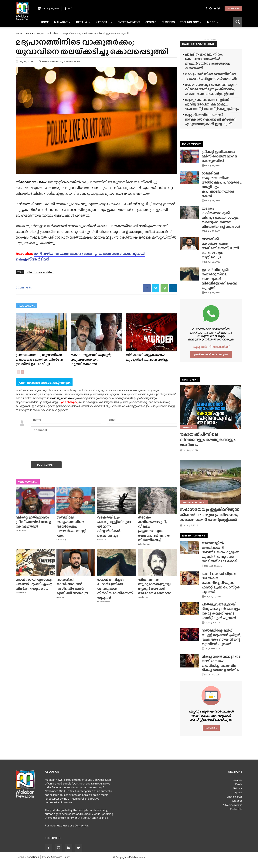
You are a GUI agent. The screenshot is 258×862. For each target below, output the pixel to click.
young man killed (44, 271)
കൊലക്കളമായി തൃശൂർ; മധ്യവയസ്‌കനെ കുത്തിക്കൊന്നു (91, 359)
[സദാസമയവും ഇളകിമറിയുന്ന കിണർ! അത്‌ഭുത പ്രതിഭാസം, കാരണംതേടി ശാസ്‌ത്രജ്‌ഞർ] (211, 482)
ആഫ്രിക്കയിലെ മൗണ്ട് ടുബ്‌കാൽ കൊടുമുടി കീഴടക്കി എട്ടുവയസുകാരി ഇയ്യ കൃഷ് (210, 119)
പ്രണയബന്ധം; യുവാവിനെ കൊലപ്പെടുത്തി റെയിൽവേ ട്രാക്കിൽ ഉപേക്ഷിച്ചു (39, 359)
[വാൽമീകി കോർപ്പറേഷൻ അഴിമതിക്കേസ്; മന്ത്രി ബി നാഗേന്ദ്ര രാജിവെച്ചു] (75, 562)
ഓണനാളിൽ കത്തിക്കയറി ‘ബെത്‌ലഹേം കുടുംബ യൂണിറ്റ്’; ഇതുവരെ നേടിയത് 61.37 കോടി (221, 552)
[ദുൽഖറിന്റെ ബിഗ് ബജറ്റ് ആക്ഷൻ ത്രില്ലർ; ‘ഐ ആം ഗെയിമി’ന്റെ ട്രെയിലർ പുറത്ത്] (189, 634)
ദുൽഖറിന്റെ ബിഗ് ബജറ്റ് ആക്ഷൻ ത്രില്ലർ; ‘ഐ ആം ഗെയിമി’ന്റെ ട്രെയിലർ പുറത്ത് (221, 637)
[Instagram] (210, 8)
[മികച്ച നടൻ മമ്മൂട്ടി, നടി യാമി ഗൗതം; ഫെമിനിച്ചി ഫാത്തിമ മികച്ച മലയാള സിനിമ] (189, 660)
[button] (237, 22)
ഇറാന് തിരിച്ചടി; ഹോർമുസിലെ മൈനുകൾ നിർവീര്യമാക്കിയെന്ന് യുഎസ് (115, 588)
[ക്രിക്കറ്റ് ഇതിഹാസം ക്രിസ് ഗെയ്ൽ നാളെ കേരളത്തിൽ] (35, 500)
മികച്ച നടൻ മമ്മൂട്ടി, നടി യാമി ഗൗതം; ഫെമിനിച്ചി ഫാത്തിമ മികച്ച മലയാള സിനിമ (222, 663)
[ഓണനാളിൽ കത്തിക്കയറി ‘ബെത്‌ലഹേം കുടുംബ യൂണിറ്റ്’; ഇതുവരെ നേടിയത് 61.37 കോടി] (189, 547)
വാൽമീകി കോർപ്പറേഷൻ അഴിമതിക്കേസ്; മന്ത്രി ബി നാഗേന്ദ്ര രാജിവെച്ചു (220, 248)
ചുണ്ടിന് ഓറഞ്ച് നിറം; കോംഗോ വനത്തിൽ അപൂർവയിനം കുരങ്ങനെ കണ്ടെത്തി (207, 61)
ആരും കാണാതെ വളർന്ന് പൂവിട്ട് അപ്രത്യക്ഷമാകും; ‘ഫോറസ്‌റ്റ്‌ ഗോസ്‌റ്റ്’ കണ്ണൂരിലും (212, 104)
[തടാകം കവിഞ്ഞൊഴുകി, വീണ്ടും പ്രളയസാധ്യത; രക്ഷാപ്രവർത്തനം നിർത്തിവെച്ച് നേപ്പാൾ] (157, 500)
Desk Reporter (53, 61)
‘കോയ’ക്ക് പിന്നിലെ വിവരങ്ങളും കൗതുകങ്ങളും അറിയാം (208, 439)
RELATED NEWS (26, 306)
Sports (150, 22)
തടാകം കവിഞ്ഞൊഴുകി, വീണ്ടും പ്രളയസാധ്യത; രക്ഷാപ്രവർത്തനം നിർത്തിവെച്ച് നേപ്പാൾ (221, 217)
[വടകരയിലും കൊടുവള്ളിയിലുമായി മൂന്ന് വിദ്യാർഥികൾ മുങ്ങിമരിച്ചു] (116, 500)
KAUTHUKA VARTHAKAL (198, 44)
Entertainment (129, 22)
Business (168, 22)
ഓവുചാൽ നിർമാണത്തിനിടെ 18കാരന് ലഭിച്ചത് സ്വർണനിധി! (211, 76)
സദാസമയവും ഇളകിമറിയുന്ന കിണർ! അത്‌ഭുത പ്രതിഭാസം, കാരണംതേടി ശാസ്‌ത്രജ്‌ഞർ (211, 89)
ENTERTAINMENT (193, 535)
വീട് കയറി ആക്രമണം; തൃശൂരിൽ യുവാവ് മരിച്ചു (147, 357)
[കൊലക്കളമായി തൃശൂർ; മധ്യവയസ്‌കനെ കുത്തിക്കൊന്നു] (96, 332)
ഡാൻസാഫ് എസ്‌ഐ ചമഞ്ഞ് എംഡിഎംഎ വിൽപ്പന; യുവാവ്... (34, 584)
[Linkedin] (214, 8)
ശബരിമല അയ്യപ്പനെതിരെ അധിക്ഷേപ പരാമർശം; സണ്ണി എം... (71, 526)
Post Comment (46, 465)
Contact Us (81, 825)
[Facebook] (206, 8)
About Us (237, 801)
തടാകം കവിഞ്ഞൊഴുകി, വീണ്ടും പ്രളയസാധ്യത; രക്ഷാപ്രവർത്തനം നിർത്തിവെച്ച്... (154, 529)
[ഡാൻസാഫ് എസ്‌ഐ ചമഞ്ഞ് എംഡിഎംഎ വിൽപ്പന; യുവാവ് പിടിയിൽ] (35, 562)
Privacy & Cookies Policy (56, 857)
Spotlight (188, 427)
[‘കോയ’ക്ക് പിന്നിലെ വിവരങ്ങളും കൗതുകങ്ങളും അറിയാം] (211, 407)
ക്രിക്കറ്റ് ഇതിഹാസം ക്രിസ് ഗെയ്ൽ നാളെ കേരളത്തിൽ (33, 522)
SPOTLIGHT (190, 379)
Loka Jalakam (144, 544)
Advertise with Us (232, 805)
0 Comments (24, 287)
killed (29, 271)
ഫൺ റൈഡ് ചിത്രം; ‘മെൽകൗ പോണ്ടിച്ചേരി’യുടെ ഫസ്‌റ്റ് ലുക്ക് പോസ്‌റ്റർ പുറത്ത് (221, 582)
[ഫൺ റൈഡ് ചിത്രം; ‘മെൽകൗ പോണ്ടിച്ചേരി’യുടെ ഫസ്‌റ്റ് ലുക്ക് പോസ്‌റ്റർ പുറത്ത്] (189, 578)
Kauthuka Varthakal (194, 502)
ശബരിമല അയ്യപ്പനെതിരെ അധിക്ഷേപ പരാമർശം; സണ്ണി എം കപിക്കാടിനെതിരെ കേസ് (222, 184)
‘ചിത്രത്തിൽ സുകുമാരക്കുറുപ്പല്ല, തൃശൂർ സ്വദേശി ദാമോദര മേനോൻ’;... (156, 586)
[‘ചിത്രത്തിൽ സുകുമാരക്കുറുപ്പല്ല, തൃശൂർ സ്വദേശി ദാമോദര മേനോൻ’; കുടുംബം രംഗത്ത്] (157, 562)
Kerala (81, 22)
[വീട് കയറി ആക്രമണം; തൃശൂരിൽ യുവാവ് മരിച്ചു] (151, 332)
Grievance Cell (234, 796)
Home (45, 22)
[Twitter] (219, 8)
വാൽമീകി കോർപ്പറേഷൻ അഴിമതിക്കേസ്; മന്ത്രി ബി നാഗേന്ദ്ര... (73, 586)
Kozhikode (21, 592)
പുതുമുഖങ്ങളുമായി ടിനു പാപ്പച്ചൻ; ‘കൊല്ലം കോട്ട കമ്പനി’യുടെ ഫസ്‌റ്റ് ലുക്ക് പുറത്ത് (221, 611)
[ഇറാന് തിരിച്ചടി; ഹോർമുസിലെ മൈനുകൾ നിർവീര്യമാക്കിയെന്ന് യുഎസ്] (116, 562)
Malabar (61, 22)
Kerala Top (21, 530)
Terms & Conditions (28, 857)
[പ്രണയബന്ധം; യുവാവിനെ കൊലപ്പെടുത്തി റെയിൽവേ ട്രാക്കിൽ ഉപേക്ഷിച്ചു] (41, 332)
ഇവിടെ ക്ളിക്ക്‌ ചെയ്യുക (211, 354)
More (211, 22)
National (102, 22)
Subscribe (233, 8)
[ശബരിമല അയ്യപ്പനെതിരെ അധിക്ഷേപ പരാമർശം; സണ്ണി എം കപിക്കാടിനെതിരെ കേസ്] (75, 500)
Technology (189, 22)
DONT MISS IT (191, 144)
